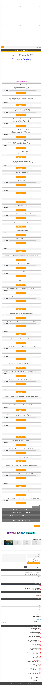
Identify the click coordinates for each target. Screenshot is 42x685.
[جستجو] (2, 47)
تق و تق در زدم (37, 645)
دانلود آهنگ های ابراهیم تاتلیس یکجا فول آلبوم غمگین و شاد (21, 520)
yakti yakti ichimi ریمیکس (36, 660)
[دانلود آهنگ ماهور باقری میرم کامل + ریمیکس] (12, 34)
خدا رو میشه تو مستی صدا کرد (35, 648)
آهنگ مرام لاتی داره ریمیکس (35, 651)
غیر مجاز (11, 58)
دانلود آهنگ (26, 53)
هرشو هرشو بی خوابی (36, 680)
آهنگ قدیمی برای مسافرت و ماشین (34, 643)
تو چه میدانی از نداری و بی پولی (35, 641)
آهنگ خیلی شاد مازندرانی (36, 631)
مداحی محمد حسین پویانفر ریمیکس (34, 636)
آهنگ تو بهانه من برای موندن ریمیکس (34, 585)
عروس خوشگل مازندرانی (36, 655)
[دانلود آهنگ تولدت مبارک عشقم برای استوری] (31, 15)
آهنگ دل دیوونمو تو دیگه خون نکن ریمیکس (33, 649)
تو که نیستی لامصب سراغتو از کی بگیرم (34, 673)
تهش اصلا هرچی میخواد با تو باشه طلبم (34, 661)
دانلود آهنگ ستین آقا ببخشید (35, 589)
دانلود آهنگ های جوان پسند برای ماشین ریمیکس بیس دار (21, 59)
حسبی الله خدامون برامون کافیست (34, 664)
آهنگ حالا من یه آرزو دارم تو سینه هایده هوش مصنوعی (32, 574)
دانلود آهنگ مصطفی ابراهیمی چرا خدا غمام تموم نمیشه (32, 581)
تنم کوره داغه (38, 676)
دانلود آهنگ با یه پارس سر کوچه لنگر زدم (34, 578)
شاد (39, 607)
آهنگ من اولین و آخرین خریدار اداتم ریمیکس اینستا (32, 572)
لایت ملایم (19, 55)
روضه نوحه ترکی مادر (36, 629)
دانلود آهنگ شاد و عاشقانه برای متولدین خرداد (21, 509)
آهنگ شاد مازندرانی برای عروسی (35, 632)
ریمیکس (38, 605)
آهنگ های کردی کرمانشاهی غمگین (34, 663)
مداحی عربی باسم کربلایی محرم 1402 (34, 635)
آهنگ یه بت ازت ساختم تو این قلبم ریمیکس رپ (32, 588)
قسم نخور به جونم (37, 671)
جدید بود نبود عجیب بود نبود (35, 677)
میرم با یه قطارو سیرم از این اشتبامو (34, 667)
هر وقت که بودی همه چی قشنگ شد (34, 679)
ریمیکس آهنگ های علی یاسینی (35, 659)
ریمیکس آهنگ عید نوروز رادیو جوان (34, 628)
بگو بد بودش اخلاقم (37, 656)
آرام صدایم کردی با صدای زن (35, 669)
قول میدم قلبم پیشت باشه (36, 672)
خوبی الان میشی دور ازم (36, 644)
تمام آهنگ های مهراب (36, 633)
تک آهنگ (38, 603)
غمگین (39, 609)
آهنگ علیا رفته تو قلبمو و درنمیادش (35, 576)
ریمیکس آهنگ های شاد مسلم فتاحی (34, 640)
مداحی (39, 612)
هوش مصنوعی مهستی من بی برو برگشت (33, 668)
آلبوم (39, 601)
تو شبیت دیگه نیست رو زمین (35, 653)
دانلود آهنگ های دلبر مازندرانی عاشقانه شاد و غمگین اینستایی (21, 515)
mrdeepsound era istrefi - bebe (35, 675)
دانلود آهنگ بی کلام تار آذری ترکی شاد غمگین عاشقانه (21, 512)
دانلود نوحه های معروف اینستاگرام (34, 594)
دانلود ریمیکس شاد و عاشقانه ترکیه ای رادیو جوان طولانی (21, 518)
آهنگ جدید (39, 619)
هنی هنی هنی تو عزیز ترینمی (35, 665)
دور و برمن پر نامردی (36, 647)
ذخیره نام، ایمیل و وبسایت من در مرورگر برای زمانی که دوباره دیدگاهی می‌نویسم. (34, 561)
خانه (39, 45)
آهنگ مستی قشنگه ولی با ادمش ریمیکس (33, 652)
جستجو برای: (39, 567)
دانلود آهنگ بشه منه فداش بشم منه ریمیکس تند (32, 587)
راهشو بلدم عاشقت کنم (36, 657)
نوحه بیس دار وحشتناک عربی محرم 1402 (33, 637)
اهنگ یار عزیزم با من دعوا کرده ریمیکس (34, 639)
